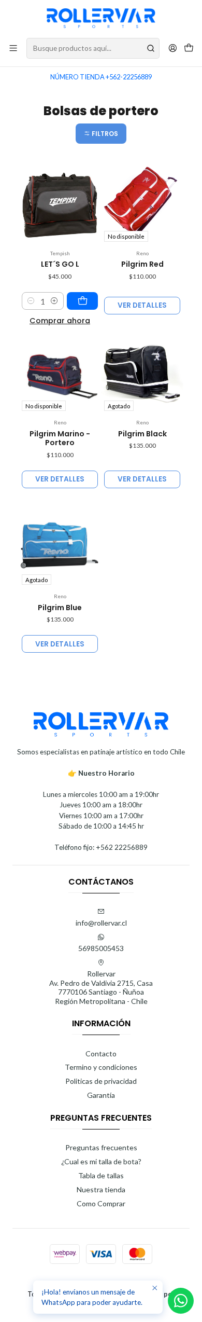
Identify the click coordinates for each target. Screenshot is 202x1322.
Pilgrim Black (142, 434)
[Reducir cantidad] (31, 301)
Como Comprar (101, 1203)
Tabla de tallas (101, 1175)
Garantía (101, 1095)
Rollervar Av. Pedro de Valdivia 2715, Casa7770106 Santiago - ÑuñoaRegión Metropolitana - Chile (101, 987)
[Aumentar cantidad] (54, 301)
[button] (101, 133)
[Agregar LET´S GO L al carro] (82, 301)
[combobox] (93, 48)
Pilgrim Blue (60, 608)
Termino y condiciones (101, 1067)
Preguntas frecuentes (101, 1147)
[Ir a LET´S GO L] (60, 203)
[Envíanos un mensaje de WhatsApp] (181, 1301)
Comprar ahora (60, 320)
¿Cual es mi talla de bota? (101, 1161)
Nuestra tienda (101, 1189)
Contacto (101, 1053)
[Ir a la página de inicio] (101, 18)
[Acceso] (173, 48)
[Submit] (151, 48)
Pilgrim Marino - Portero (60, 438)
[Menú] (13, 48)
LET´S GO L (60, 264)
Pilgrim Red (142, 264)
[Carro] (189, 48)
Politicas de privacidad (101, 1081)
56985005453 (101, 948)
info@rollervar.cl (101, 922)
